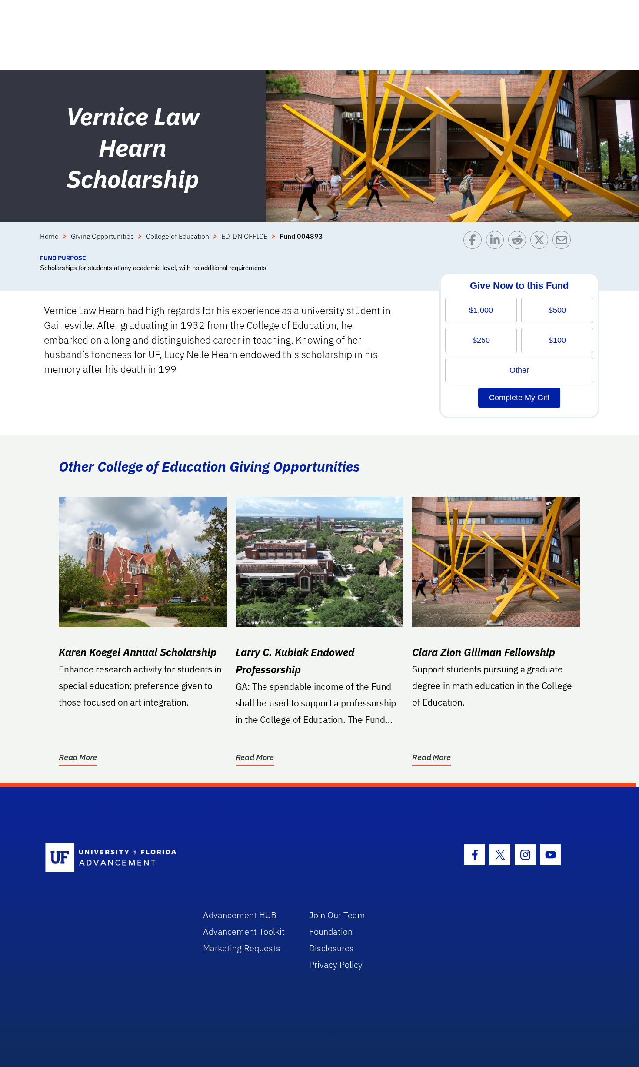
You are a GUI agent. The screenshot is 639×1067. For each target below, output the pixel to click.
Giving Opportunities (102, 236)
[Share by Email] (563, 242)
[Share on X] (541, 242)
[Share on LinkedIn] (497, 242)
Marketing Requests (241, 948)
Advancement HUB (239, 915)
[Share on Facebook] (474, 242)
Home (49, 236)
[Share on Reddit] (519, 242)
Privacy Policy (336, 964)
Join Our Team (337, 915)
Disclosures (331, 948)
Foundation (331, 931)
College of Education (177, 236)
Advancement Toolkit (244, 931)
